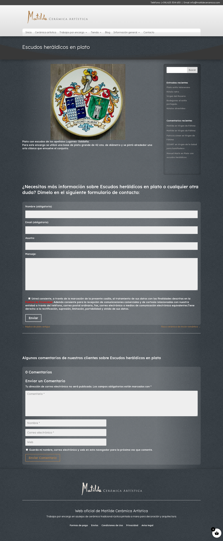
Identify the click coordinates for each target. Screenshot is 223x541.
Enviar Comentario (43, 458)
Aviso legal (147, 525)
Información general (125, 32)
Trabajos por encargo (71, 32)
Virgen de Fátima (186, 125)
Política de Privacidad (38, 302)
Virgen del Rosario (176, 96)
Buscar (192, 70)
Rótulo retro (173, 91)
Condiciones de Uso (112, 525)
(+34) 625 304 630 (171, 2)
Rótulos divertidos (176, 108)
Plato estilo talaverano (178, 87)
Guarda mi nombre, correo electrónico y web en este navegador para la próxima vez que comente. (91, 449)
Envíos (94, 525)
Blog (107, 32)
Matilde (170, 125)
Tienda (95, 32)
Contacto (149, 32)
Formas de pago (79, 525)
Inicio (28, 32)
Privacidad (132, 525)
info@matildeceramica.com (205, 2)
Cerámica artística (45, 32)
